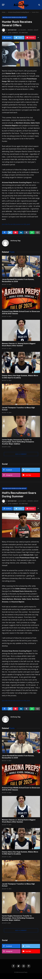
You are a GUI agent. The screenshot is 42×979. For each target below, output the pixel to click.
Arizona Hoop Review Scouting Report (14, 17)
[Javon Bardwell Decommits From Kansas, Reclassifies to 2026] (21, 266)
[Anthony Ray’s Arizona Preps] (21, 4)
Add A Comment (21, 454)
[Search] (39, 5)
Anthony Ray (12, 30)
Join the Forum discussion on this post (16, 224)
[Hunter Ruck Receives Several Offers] (21, 54)
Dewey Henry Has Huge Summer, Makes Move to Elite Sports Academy (20, 377)
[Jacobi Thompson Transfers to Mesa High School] (21, 394)
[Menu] (3, 5)
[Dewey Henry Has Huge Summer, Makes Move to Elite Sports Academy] (21, 362)
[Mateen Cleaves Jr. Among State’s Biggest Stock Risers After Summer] (21, 330)
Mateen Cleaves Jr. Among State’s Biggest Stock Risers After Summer (18, 344)
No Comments (14, 32)
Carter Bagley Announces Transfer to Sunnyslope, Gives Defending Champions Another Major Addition (18, 442)
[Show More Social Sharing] (38, 37)
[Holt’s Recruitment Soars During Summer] (21, 525)
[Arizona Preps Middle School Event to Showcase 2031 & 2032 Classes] (21, 298)
